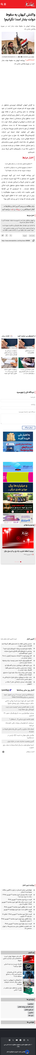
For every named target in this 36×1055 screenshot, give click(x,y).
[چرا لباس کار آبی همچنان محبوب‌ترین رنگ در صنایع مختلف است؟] (28, 975)
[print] (19, 57)
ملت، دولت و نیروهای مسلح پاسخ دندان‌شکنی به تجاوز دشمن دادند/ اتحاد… (17, 678)
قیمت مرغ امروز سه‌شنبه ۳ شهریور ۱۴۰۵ (20, 900)
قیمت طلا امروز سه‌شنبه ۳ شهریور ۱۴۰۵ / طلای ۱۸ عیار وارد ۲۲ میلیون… (17, 915)
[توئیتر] (12, 1040)
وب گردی (31, 952)
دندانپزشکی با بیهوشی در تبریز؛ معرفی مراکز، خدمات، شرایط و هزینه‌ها (13, 982)
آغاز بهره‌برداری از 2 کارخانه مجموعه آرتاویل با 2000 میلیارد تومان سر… (17, 657)
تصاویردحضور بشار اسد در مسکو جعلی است (18, 164)
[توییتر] (10, 235)
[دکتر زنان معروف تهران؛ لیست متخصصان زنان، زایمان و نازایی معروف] (28, 959)
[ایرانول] (18, 498)
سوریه (24, 236)
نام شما (33, 397)
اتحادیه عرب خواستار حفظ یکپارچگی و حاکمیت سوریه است (18, 225)
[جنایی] (18, 508)
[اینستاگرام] (23, 1040)
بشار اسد (31, 236)
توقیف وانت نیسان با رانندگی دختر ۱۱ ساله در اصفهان (18, 683)
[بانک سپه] (18, 487)
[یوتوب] (16, 1040)
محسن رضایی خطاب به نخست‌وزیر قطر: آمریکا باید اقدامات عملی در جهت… (17, 645)
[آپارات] (8, 1040)
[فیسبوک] (6, 235)
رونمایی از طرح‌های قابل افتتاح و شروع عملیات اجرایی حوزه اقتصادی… (18, 652)
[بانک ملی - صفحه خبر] (18, 437)
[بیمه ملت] (18, 447)
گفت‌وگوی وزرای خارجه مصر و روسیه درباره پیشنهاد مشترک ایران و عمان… (17, 662)
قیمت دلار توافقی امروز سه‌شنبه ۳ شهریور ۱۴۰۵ (18, 907)
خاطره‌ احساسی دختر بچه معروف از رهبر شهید (20, 552)
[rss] (27, 1040)
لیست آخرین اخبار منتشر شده (9, 639)
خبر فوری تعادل (29, 1010)
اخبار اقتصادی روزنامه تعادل (25, 1007)
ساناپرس (31, 1013)
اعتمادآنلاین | (29, 60)
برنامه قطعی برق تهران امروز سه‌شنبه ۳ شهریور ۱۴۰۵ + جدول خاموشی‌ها (16, 920)
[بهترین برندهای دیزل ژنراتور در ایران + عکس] (28, 990)
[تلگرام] (2, 235)
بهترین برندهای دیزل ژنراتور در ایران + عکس (13, 989)
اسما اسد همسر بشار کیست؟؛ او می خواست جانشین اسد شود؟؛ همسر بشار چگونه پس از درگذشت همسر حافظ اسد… (18, 229)
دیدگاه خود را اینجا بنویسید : (26, 412)
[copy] (33, 240)
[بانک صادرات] (18, 467)
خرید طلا (31, 1015)
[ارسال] (21, 57)
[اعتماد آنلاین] (30, 4)
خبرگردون (30, 1004)
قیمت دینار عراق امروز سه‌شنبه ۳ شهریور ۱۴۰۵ (18, 924)
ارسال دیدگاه (28, 428)
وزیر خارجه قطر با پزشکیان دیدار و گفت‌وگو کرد (18, 665)
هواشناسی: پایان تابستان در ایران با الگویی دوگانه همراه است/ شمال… (17, 891)
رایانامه (33, 405)
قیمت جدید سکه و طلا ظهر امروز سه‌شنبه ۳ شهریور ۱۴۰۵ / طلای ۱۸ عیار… (17, 903)
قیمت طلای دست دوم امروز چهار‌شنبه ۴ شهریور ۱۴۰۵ (18, 911)
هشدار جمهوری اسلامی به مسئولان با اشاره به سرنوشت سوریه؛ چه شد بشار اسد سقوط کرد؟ (17, 169)
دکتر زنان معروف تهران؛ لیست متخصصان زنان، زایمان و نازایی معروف (12, 958)
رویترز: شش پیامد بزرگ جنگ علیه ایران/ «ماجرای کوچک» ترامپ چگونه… (17, 674)
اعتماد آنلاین (8, 1044)
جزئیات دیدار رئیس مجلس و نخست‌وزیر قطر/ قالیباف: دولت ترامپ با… (18, 669)
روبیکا (18, 209)
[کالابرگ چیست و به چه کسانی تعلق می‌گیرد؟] (28, 967)
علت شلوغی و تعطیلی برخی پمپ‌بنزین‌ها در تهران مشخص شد (17, 927)
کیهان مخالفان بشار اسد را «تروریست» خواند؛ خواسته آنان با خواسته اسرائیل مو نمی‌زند (18, 221)
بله (12, 209)
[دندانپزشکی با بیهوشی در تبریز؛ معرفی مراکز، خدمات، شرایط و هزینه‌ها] (28, 983)
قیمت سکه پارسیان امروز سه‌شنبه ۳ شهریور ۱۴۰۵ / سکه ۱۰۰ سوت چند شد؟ (17, 896)
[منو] (5, 4)
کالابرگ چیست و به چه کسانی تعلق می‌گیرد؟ (13, 965)
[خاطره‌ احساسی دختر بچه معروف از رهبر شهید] (18, 538)
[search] (2, 4)
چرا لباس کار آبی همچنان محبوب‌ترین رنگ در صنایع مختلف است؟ (14, 974)
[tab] (20, 561)
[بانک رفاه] (18, 518)
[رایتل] (18, 477)
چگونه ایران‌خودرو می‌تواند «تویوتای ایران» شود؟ (17, 649)
